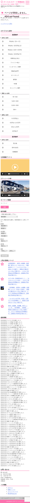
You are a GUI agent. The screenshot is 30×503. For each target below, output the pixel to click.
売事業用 (15, 152)
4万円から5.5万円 (15, 122)
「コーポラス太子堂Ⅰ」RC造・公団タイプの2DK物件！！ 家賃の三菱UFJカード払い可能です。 (18, 300)
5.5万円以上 (15, 118)
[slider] (14, 173)
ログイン (10, 488)
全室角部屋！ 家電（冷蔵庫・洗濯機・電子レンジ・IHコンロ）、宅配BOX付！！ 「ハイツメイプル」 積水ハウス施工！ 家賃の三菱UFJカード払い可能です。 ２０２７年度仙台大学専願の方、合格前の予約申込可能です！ (19, 269)
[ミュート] (25, 174)
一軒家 (15, 84)
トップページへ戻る (6, 23)
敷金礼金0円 (15, 71)
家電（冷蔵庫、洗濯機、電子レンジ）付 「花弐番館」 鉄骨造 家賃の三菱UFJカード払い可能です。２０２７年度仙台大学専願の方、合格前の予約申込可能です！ (18, 309)
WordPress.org (12, 493)
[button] (15, 167)
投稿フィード (11, 489)
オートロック (15, 75)
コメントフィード (13, 491)
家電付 (15, 79)
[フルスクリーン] (27, 174)
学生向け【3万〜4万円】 (15, 50)
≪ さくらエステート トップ (8, 498)
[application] (15, 167)
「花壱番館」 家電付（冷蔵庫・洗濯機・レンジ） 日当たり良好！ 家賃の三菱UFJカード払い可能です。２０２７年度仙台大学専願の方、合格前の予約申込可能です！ (18, 291)
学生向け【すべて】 (15, 41)
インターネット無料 (15, 67)
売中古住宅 (15, 147)
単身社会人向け (15, 58)
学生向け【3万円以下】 (15, 54)
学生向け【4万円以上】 (15, 45)
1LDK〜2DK (15, 101)
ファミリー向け (15, 62)
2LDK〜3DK (15, 105)
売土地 (15, 143)
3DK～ (15, 109)
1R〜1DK (15, 97)
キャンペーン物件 (15, 88)
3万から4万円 (15, 127)
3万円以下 (15, 131)
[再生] (3, 174)
